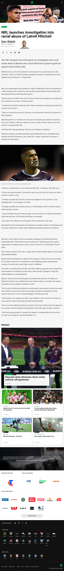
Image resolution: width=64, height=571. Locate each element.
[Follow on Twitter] (22, 523)
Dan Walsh (8, 42)
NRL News (4, 26)
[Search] (62, 2)
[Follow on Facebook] (19, 523)
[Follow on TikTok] (15, 523)
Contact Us (27, 566)
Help (22, 566)
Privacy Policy (12, 566)
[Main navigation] (2, 2)
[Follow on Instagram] (26, 523)
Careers (18, 566)
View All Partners (32, 516)
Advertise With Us (35, 566)
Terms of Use (4, 566)
